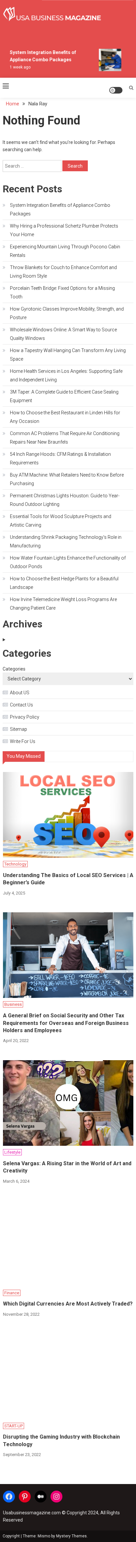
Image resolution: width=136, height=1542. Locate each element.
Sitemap (18, 729)
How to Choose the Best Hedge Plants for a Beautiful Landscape (64, 583)
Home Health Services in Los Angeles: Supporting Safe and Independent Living (66, 375)
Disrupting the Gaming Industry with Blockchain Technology (61, 1440)
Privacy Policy (24, 717)
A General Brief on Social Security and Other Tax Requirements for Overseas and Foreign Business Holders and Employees (66, 1022)
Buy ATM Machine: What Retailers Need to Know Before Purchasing (67, 479)
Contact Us (21, 704)
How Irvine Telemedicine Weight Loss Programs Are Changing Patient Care (63, 604)
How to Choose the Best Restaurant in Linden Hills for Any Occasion (65, 417)
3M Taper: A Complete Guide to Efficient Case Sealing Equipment (64, 396)
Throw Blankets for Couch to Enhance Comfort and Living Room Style (63, 272)
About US (19, 692)
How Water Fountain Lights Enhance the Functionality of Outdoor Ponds (68, 562)
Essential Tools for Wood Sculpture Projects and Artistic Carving (60, 521)
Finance (11, 1292)
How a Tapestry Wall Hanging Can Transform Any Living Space (68, 355)
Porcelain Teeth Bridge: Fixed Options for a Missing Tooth (62, 292)
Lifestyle (12, 1152)
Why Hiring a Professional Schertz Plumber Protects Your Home (64, 230)
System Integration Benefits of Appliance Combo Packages (60, 209)
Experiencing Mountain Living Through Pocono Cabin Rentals (65, 251)
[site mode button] (115, 90)
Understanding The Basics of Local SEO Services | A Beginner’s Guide (68, 879)
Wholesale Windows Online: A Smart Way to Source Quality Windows (63, 334)
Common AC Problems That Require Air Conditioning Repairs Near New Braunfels (64, 438)
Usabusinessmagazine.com (32, 1512)
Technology (15, 864)
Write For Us (22, 741)
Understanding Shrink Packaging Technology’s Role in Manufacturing (65, 541)
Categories (14, 669)
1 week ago (18, 67)
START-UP (13, 1425)
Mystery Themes (71, 1536)
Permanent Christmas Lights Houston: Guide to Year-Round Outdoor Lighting (64, 500)
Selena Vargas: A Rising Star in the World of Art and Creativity (67, 1167)
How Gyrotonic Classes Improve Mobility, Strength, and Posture (67, 313)
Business (13, 1004)
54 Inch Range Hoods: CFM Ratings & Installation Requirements (60, 458)
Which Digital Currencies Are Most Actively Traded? (68, 1304)
